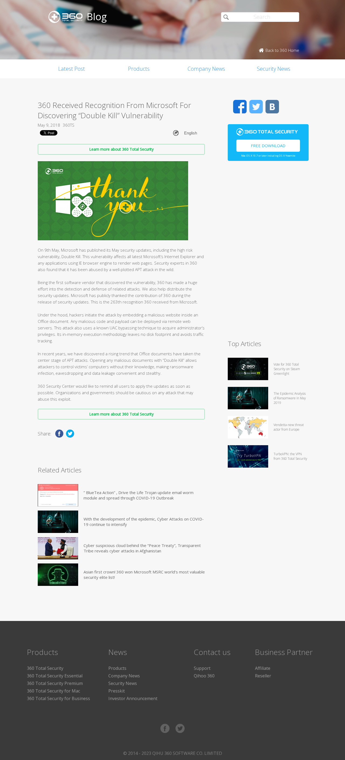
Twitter (256, 106)
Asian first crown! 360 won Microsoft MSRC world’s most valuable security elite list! (144, 574)
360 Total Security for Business (58, 698)
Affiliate (262, 668)
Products (139, 68)
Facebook (240, 106)
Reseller (263, 676)
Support (202, 668)
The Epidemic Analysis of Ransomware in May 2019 (290, 398)
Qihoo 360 (204, 676)
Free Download (268, 145)
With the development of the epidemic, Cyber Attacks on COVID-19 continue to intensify (144, 521)
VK (272, 106)
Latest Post (71, 68)
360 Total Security (45, 668)
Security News (273, 68)
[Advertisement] (268, 253)
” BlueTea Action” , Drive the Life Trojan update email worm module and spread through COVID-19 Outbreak (139, 495)
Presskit (116, 691)
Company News (206, 68)
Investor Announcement (132, 698)
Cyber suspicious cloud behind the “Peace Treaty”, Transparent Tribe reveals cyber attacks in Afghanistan (142, 548)
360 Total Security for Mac (53, 691)
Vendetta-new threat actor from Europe (289, 427)
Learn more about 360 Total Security (121, 149)
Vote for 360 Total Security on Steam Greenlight (287, 369)
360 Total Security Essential (54, 676)
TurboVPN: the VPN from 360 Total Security (290, 456)
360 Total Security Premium (55, 683)
